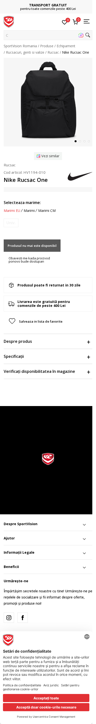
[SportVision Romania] (9, 21)
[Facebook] (23, 618)
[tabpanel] (48, 102)
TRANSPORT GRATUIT (48, 5)
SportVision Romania (20, 46)
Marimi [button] (29, 211)
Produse (46, 46)
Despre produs (18, 341)
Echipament (66, 46)
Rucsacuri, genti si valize (25, 52)
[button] (48, 35)
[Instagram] (9, 618)
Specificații (14, 356)
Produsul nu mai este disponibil (32, 245)
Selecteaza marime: (22, 202)
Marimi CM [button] (47, 211)
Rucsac (53, 52)
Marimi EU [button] (12, 211)
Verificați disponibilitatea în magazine (39, 371)
